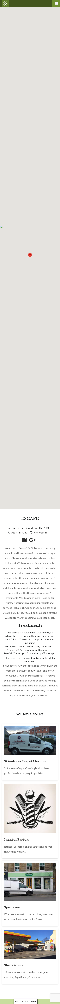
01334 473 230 (19, 532)
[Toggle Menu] (56, 3)
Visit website (40, 532)
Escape (22, 548)
